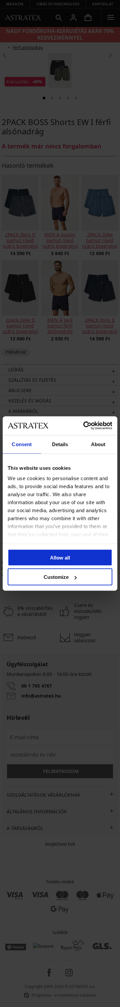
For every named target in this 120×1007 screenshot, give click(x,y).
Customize (56, 577)
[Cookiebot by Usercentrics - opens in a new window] (84, 425)
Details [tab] (60, 444)
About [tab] (98, 444)
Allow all (60, 557)
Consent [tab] (22, 444)
